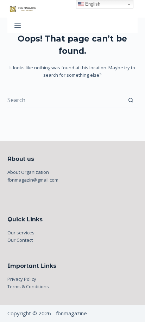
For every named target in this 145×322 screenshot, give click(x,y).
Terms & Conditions (28, 286)
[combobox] (65, 100)
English (92, 4)
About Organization (28, 172)
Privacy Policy (21, 279)
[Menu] (17, 25)
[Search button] (131, 100)
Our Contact (20, 240)
